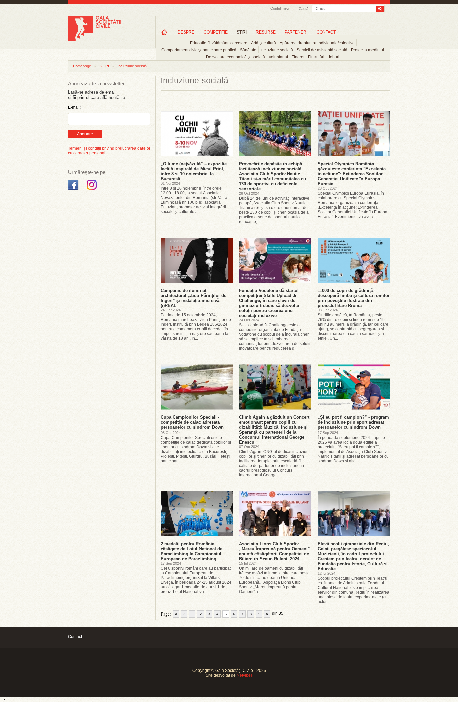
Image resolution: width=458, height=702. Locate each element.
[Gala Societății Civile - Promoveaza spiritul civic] (94, 40)
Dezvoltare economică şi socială (235, 57)
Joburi (333, 57)
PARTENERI (296, 32)
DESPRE (186, 32)
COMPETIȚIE (216, 32)
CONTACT (326, 32)
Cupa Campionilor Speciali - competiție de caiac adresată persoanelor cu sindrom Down (192, 422)
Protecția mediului (367, 50)
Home (164, 32)
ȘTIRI (104, 66)
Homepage (82, 66)
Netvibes (245, 675)
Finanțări (316, 57)
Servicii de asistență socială (322, 50)
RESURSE (266, 32)
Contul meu (279, 8)
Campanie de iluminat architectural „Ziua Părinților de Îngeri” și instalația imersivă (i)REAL (193, 298)
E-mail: (74, 107)
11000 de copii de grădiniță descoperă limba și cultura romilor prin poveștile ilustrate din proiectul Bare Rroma (354, 298)
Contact (75, 636)
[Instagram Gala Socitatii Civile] (92, 190)
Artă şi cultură (263, 43)
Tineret (298, 57)
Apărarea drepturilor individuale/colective (317, 43)
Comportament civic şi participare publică (198, 50)
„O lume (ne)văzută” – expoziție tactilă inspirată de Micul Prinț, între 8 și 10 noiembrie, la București (194, 171)
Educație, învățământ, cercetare (218, 43)
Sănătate (248, 50)
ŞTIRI (242, 32)
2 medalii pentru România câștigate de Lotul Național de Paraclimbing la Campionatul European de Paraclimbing (191, 551)
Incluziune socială (276, 50)
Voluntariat (278, 57)
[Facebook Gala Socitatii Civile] (74, 190)
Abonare (85, 134)
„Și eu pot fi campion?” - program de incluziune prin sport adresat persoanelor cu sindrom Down (353, 422)
